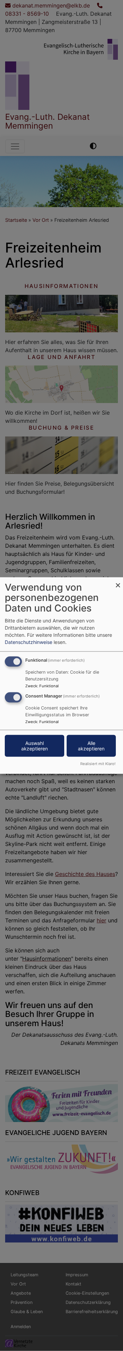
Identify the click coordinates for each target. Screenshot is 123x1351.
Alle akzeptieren (91, 745)
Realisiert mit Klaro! (97, 763)
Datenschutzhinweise (28, 642)
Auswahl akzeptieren (34, 745)
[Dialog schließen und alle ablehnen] (118, 581)
